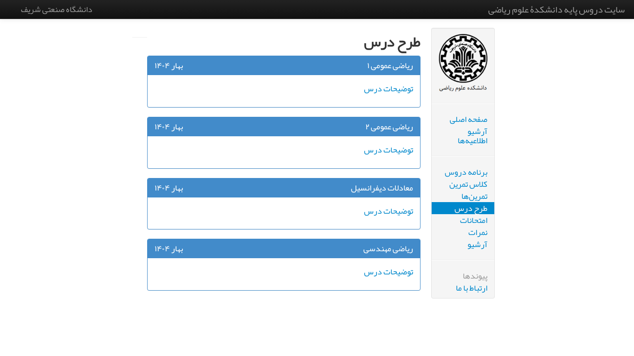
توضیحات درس (388, 88)
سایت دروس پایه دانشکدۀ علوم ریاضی (556, 9)
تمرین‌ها (474, 196)
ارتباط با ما (471, 288)
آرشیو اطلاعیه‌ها (472, 135)
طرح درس (470, 208)
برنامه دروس (466, 172)
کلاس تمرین (468, 184)
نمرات (477, 232)
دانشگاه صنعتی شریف (56, 9)
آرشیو (477, 244)
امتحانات (473, 220)
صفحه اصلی (468, 119)
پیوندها (475, 276)
